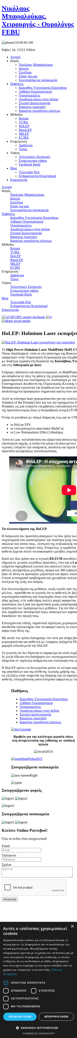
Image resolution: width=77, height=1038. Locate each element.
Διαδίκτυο (26, 145)
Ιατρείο (24, 68)
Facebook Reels (29, 164)
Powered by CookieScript (39, 1033)
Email (6, 846)
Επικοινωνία (18, 180)
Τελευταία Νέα (29, 172)
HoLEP (24, 126)
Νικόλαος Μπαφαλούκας (36, 64)
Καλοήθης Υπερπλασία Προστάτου (43, 88)
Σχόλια (6, 864)
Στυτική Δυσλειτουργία (34, 103)
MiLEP (24, 134)
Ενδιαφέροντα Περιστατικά (37, 176)
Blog (13, 168)
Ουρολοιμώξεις (29, 95)
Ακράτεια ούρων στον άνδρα (38, 99)
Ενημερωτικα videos (33, 160)
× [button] (72, 926)
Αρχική (15, 57)
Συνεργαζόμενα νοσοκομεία (38, 80)
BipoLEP (25, 130)
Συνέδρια (25, 72)
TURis (23, 122)
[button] (38, 1027)
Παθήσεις (17, 84)
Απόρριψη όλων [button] (56, 1016)
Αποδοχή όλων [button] (20, 1016)
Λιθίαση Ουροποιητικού (35, 91)
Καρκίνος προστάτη (32, 107)
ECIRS (24, 137)
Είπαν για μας (28, 76)
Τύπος (23, 149)
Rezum (23, 118)
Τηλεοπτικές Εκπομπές (34, 157)
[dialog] (38, 980)
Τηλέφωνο (9, 855)
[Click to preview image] (38, 342)
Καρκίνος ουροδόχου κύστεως (39, 111)
